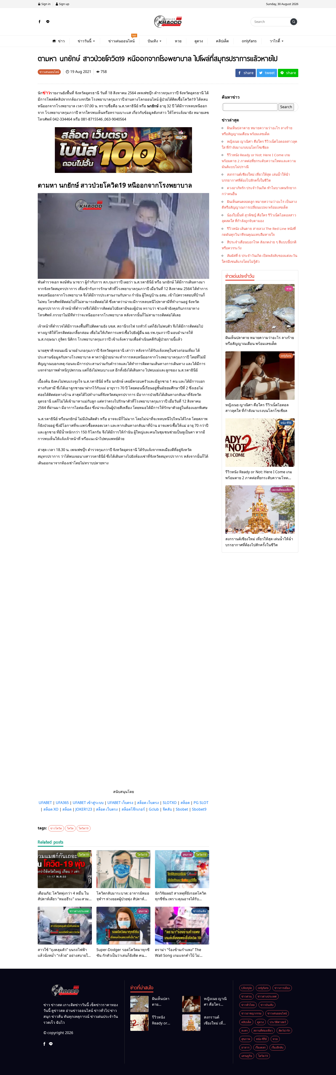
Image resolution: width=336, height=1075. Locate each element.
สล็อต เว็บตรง (148, 802)
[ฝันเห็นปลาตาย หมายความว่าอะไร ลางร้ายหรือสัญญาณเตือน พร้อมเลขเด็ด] (260, 308)
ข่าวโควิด (56, 828)
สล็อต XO (51, 809)
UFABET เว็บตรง (120, 802)
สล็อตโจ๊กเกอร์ (133, 809)
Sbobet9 (199, 809)
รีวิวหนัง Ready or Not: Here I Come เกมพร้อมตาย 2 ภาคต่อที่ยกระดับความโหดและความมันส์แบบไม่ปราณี (259, 161)
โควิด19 (83, 828)
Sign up (63, 4)
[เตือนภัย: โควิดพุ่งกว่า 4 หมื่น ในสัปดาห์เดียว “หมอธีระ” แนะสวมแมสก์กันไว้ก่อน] (65, 869)
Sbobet (182, 809)
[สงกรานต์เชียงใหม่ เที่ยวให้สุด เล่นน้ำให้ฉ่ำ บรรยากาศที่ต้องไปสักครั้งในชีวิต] (260, 509)
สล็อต (185, 802)
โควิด (70, 828)
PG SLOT (201, 802)
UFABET (45, 802)
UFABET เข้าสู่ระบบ (88, 802)
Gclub (154, 809)
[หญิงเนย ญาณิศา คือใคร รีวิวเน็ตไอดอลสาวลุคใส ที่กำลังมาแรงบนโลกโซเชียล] (260, 375)
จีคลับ (167, 809)
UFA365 (62, 802)
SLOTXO (170, 802)
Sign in (46, 4)
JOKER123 (83, 809)
